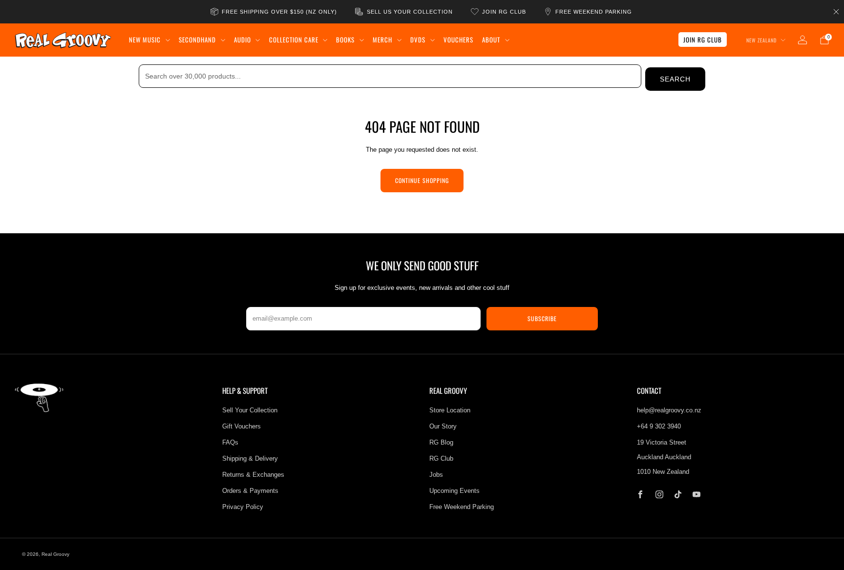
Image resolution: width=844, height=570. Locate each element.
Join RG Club (702, 39)
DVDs (417, 39)
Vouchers (458, 39)
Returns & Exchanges (253, 474)
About (491, 39)
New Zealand (761, 40)
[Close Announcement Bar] (836, 11)
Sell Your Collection (249, 410)
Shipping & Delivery (250, 458)
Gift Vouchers (241, 426)
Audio (242, 39)
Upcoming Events (454, 490)
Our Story (443, 426)
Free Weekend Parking (461, 506)
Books (345, 39)
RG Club (441, 458)
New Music (145, 39)
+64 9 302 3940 (659, 426)
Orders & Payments (250, 490)
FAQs (230, 442)
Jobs (436, 474)
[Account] (802, 40)
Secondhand (197, 39)
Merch (382, 39)
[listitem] (274, 11)
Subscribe (542, 318)
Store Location (449, 410)
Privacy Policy (242, 506)
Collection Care (293, 39)
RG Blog (441, 442)
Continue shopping (422, 180)
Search (675, 79)
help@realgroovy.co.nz (669, 410)
